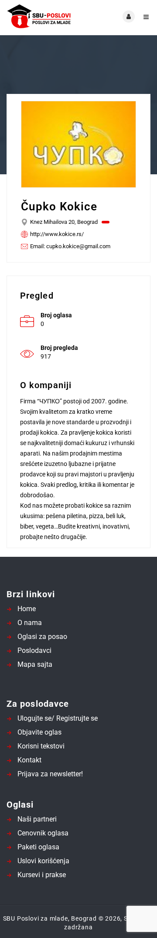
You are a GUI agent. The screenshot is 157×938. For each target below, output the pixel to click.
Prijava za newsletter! (50, 774)
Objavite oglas (39, 732)
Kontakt (29, 760)
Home (26, 609)
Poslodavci (34, 650)
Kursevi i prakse (41, 875)
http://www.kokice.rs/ (57, 234)
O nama (29, 623)
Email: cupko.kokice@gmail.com (70, 246)
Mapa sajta (34, 664)
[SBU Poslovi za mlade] (42, 16)
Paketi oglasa (38, 847)
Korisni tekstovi (41, 746)
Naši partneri (37, 819)
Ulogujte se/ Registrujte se (57, 718)
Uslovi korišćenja (43, 861)
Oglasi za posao (42, 636)
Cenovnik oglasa (42, 833)
